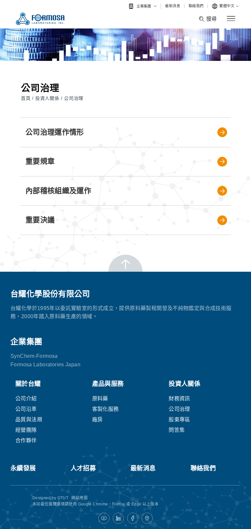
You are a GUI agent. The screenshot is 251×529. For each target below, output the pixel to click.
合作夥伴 (26, 440)
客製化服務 (105, 409)
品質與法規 (28, 419)
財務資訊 (179, 398)
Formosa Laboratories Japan (45, 364)
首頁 (26, 98)
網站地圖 (79, 498)
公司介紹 (26, 398)
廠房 (97, 419)
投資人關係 (48, 98)
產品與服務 (108, 383)
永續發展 (23, 468)
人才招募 (83, 468)
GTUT (63, 498)
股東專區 (179, 419)
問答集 (177, 430)
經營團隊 (26, 430)
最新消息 (172, 6)
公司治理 (73, 98)
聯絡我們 (196, 6)
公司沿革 (26, 409)
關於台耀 (28, 383)
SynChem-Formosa (34, 356)
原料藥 (100, 398)
